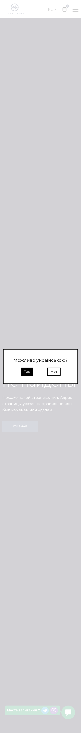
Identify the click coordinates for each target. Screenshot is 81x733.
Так (27, 371)
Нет (54, 371)
